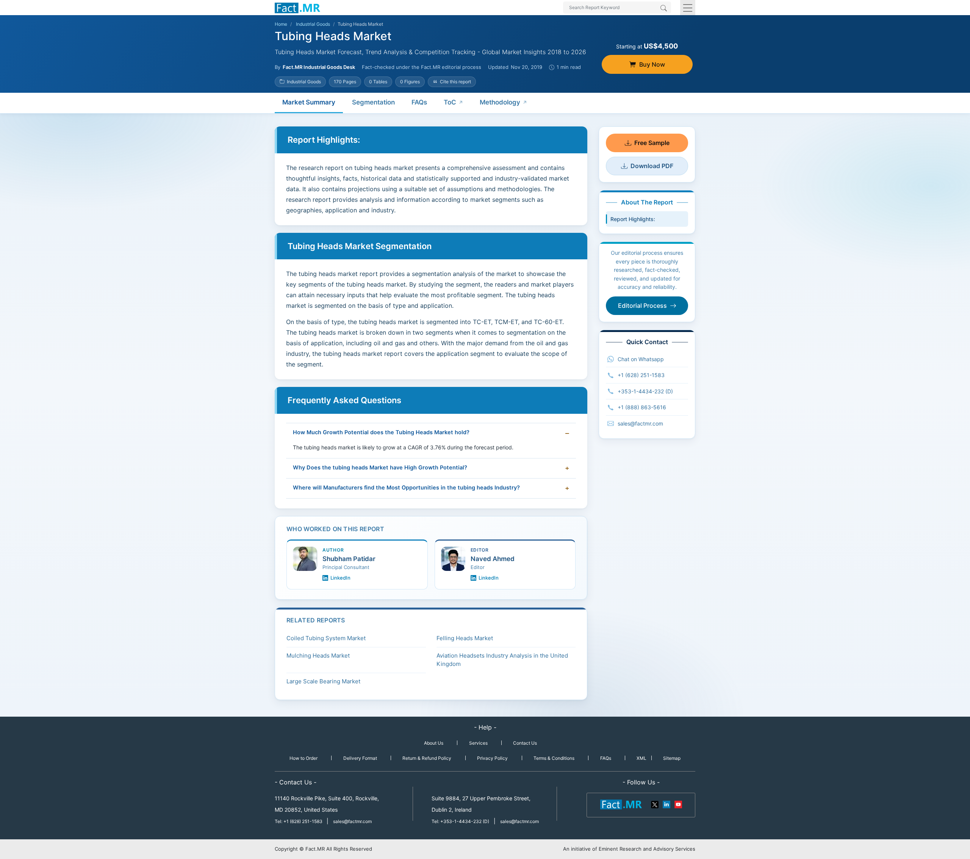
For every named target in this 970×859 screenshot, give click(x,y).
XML (641, 758)
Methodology (500, 102)
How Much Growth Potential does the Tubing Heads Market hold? (381, 432)
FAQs (419, 102)
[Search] (664, 8)
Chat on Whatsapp (641, 359)
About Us (433, 743)
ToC (450, 102)
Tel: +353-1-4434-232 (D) (460, 821)
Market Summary (308, 102)
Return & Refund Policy (426, 758)
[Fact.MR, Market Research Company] (297, 7)
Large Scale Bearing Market (323, 681)
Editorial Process (642, 305)
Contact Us (525, 743)
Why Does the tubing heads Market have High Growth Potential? (380, 467)
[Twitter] (655, 804)
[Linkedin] (666, 804)
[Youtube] (678, 804)
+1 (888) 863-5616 (642, 407)
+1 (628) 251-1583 (641, 375)
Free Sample (652, 143)
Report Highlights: (632, 219)
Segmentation (373, 102)
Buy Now (652, 64)
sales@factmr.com (640, 423)
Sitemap (672, 758)
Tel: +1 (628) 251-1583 (299, 821)
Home (281, 24)
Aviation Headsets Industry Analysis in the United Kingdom (502, 660)
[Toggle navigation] (687, 7)
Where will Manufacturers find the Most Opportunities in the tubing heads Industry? (406, 487)
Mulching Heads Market (318, 655)
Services (478, 743)
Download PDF (651, 166)
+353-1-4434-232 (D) (645, 391)
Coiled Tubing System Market (326, 638)
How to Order (303, 758)
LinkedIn (340, 578)
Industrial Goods (313, 24)
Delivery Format (360, 758)
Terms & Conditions (554, 758)
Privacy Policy (492, 758)
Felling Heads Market (464, 638)
